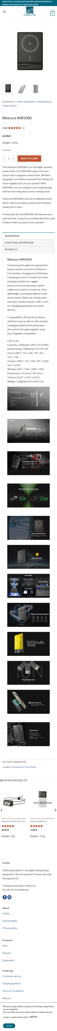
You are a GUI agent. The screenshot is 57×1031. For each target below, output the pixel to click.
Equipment (8, 101)
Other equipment (25, 101)
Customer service (11, 976)
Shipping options (11, 983)
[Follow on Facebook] (5, 897)
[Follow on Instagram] (9, 897)
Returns (6, 998)
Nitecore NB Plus (38, 821)
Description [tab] (12, 236)
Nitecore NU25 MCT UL (13, 821)
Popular (6, 952)
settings (33, 1016)
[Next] (49, 51)
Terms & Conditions (13, 990)
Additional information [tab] (19, 242)
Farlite (6, 913)
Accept (9, 1025)
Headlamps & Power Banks (24, 767)
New (4, 945)
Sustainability (9, 920)
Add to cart (29, 158)
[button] (4, 12)
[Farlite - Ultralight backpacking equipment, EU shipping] (28, 11)
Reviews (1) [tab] (11, 249)
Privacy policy (9, 927)
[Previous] (7, 51)
